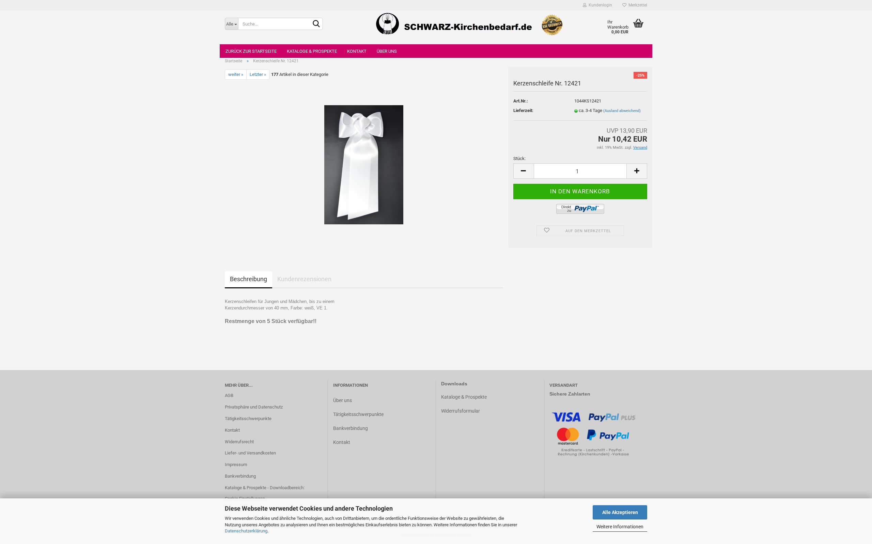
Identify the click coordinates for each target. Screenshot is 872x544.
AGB (229, 395)
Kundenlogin (599, 5)
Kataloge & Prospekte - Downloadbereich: (265, 487)
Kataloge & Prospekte (312, 51)
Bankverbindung (240, 476)
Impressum (236, 464)
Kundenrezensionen (304, 279)
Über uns (387, 51)
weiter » (235, 74)
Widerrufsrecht (239, 441)
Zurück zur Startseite (251, 51)
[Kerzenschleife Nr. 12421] (363, 164)
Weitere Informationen (619, 526)
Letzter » (258, 74)
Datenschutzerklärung (246, 530)
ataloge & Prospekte (465, 397)
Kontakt (357, 51)
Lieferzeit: (523, 110)
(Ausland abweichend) (622, 111)
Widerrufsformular (460, 411)
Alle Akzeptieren (620, 512)
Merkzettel (636, 5)
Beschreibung (248, 279)
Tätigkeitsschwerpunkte (248, 418)
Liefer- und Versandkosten (250, 452)
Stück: (519, 158)
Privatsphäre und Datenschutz (254, 407)
